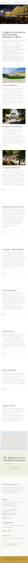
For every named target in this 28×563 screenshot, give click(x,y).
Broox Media (22, 559)
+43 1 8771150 (10, 504)
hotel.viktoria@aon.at (11, 505)
